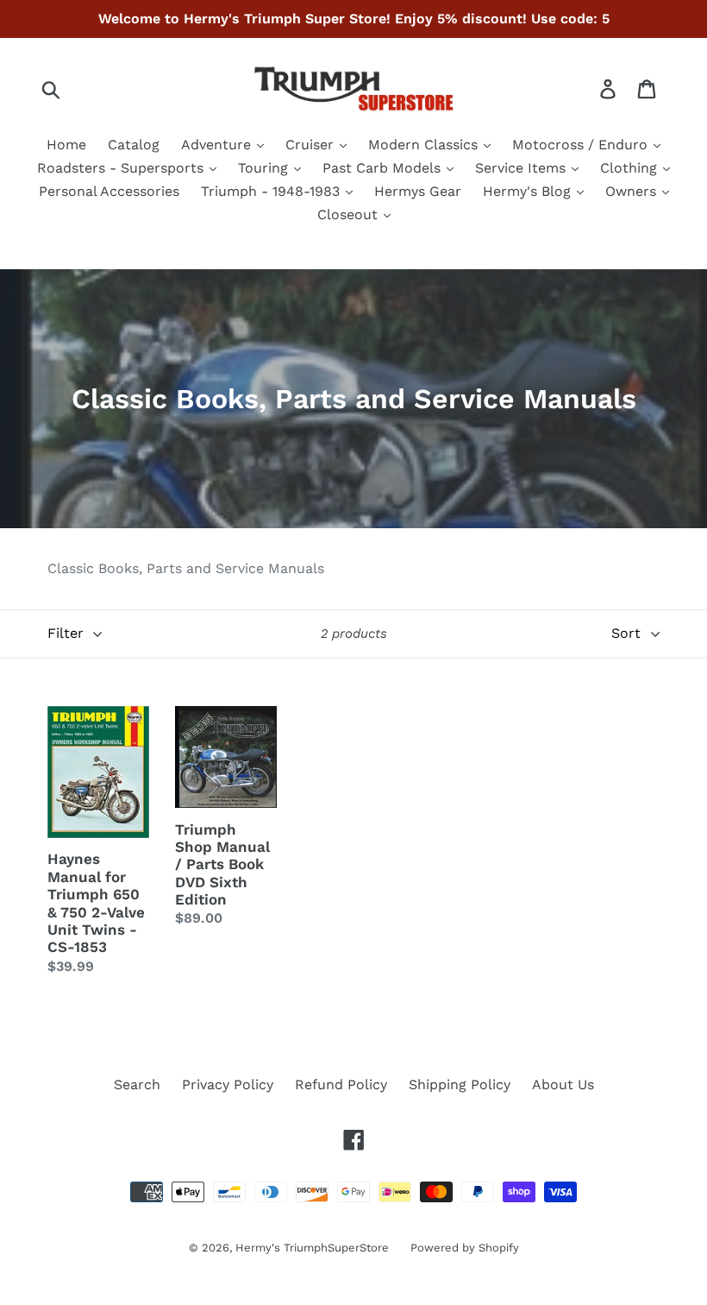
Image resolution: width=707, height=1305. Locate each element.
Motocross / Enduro (582, 144)
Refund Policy (341, 1084)
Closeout (349, 214)
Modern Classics (425, 144)
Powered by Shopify (464, 1247)
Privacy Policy (227, 1084)
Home (66, 144)
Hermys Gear (417, 191)
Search (137, 1084)
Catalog (134, 144)
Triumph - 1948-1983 (272, 191)
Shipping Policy (459, 1084)
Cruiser (311, 144)
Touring (265, 168)
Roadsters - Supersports (122, 168)
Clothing (630, 168)
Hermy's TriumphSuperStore (312, 1247)
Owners (632, 191)
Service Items (522, 168)
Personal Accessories (109, 191)
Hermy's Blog (529, 191)
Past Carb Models (383, 168)
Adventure (218, 144)
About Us (563, 1084)
